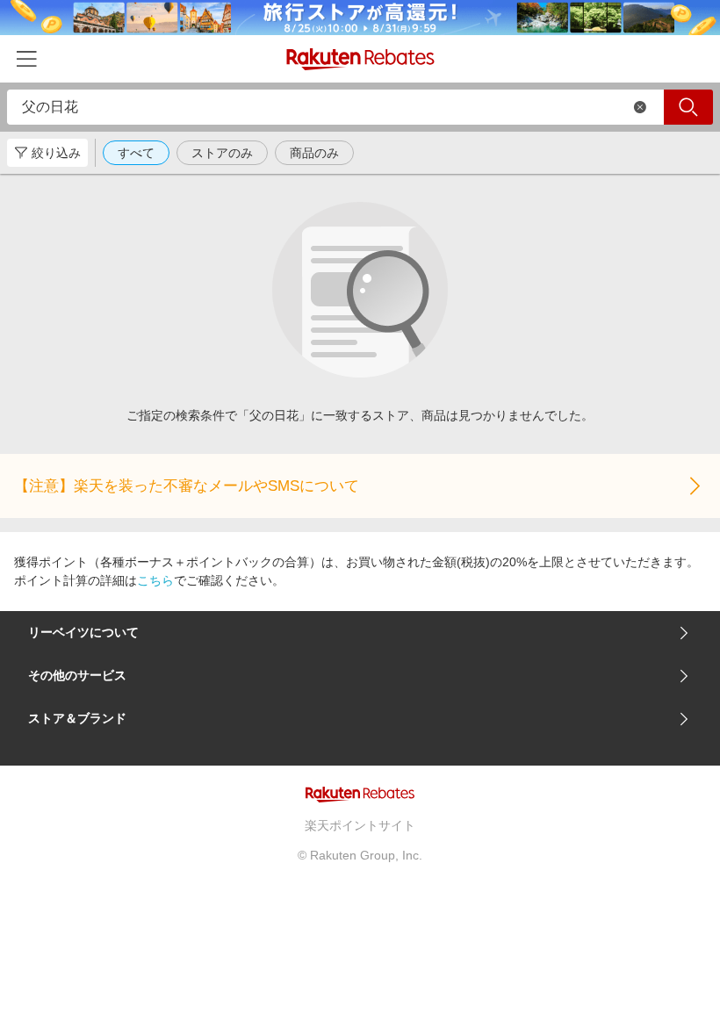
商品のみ (314, 153)
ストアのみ (222, 153)
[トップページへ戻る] (360, 59)
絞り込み (56, 153)
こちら (155, 580)
